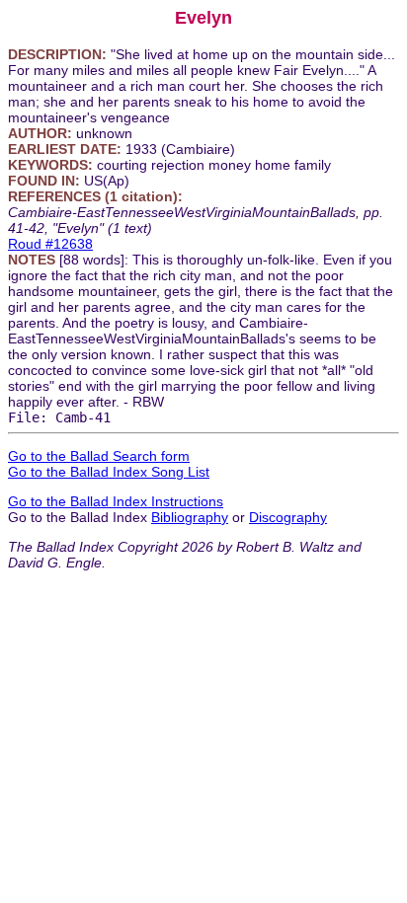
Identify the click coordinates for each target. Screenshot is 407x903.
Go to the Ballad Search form (99, 456)
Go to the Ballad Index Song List (108, 472)
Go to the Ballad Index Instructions (115, 501)
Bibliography (189, 517)
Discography (288, 517)
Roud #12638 (50, 244)
